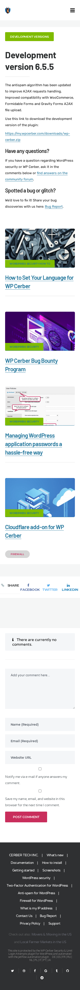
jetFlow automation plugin (33, 957)
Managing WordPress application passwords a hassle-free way (33, 444)
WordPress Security (24, 346)
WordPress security (36, 878)
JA (49, 960)
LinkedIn (70, 589)
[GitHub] (67, 971)
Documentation (22, 863)
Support (54, 923)
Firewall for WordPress (36, 901)
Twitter (50, 589)
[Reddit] (40, 978)
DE (54, 957)
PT (44, 960)
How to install (52, 863)
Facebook (30, 589)
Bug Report (54, 207)
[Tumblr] (56, 971)
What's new (55, 855)
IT (40, 960)
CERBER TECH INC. (23, 855)
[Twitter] (12, 971)
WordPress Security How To (30, 263)
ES (58, 957)
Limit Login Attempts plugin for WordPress (40, 952)
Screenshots (51, 870)
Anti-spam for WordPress (36, 893)
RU (69, 957)
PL (36, 960)
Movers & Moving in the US (52, 934)
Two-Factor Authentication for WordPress (37, 885)
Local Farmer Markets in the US (43, 942)
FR (63, 957)
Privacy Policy (30, 923)
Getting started (23, 870)
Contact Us (24, 916)
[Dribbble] (24, 971)
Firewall (17, 554)
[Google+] (46, 971)
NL (31, 960)
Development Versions (29, 36)
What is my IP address (36, 908)
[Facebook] (35, 971)
